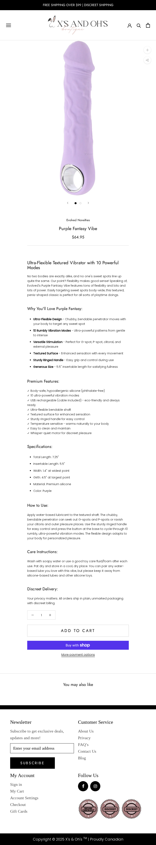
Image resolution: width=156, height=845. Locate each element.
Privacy (84, 738)
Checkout (18, 804)
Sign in (16, 784)
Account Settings (24, 798)
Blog (82, 758)
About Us (86, 731)
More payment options (78, 655)
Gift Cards (18, 811)
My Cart (17, 791)
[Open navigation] (8, 25)
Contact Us (87, 751)
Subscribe (32, 763)
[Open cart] (148, 25)
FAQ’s (83, 744)
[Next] (88, 203)
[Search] (139, 25)
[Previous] (67, 203)
